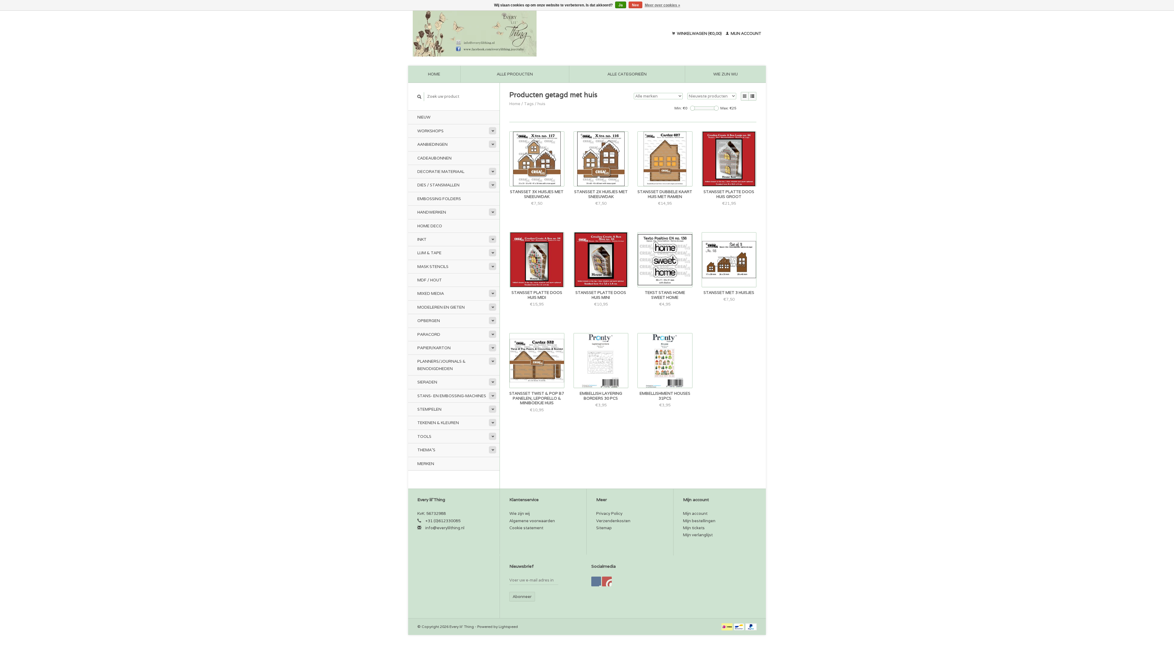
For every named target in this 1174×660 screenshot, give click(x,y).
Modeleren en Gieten (441, 307)
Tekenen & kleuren (438, 422)
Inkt (421, 239)
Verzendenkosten (613, 520)
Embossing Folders (439, 198)
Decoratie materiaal (440, 171)
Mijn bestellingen (699, 520)
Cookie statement (526, 527)
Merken (425, 463)
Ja (620, 5)
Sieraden (427, 382)
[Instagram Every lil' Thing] (607, 581)
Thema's (426, 450)
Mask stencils (433, 266)
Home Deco (429, 226)
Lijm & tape (429, 252)
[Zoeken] (419, 96)
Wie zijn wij (725, 74)
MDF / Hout (429, 280)
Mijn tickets (694, 527)
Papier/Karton (434, 347)
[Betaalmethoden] (727, 626)
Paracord (428, 334)
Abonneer (522, 596)
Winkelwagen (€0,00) (699, 33)
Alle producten (515, 74)
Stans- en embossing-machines (451, 395)
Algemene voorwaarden (532, 520)
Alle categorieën (627, 74)
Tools (424, 436)
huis (541, 103)
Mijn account (745, 33)
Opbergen (428, 320)
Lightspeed (508, 626)
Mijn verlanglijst (698, 534)
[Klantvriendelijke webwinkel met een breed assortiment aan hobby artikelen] (514, 34)
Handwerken (431, 212)
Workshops (430, 131)
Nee (635, 5)
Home (434, 74)
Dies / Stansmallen (438, 185)
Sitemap (604, 527)
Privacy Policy (609, 513)
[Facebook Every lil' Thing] (596, 581)
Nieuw (423, 117)
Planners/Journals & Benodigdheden (441, 365)
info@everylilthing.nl (444, 527)
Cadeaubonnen (434, 158)
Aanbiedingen (432, 144)
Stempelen (429, 409)
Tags (529, 103)
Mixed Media (430, 293)
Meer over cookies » (662, 5)
